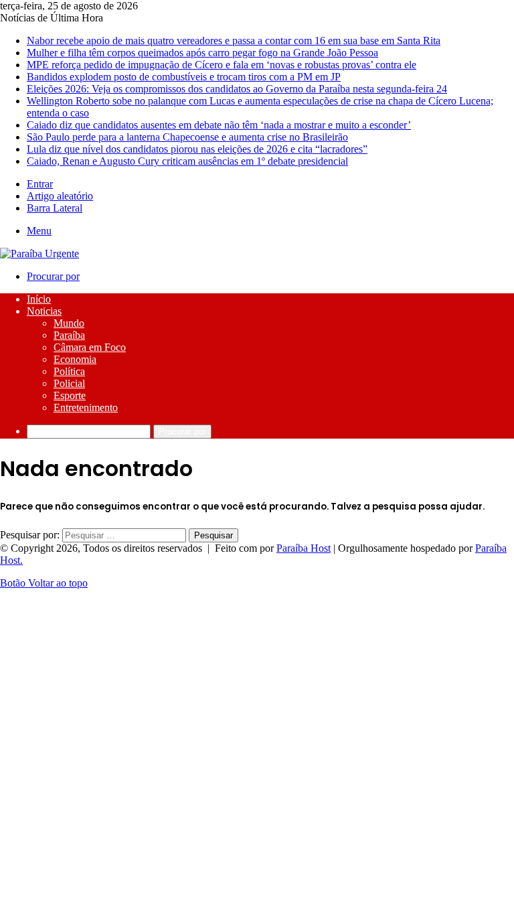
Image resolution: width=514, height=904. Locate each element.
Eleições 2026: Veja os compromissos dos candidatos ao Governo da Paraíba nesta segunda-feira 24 (237, 88)
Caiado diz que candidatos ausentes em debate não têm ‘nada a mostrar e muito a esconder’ (219, 125)
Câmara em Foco (90, 347)
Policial (69, 383)
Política (69, 371)
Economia (75, 359)
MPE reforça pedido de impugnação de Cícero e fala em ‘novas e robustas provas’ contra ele (221, 64)
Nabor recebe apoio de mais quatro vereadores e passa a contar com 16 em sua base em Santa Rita (233, 40)
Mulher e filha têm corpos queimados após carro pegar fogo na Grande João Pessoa (202, 52)
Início (39, 299)
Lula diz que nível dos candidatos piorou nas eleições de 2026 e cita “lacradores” (197, 149)
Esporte (70, 395)
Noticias (44, 311)
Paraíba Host (303, 548)
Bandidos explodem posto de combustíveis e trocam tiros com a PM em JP (184, 76)
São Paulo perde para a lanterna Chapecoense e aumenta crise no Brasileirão (187, 137)
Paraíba (69, 335)
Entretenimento (86, 407)
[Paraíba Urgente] (39, 253)
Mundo (69, 323)
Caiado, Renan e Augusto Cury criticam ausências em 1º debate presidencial (187, 161)
